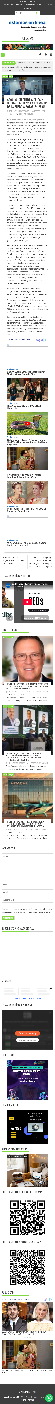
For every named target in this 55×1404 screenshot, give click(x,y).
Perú (11, 76)
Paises (50, 5)
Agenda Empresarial (17, 5)
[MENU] (3, 55)
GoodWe (22, 114)
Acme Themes (27, 1400)
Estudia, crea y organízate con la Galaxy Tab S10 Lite (13, 560)
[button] (49, 1398)
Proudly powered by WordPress (16, 1397)
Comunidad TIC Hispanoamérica (36, 5)
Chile (5, 637)
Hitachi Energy (17, 695)
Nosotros (6, 5)
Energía (5, 76)
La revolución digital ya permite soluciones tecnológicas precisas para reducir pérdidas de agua (40, 562)
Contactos (27, 9)
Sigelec (30, 114)
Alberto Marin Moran (38, 692)
